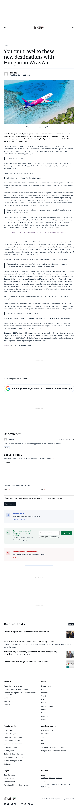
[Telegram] (25, 804)
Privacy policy (9, 778)
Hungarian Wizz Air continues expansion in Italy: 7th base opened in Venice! (39, 232)
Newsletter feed (47, 730)
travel (19, 379)
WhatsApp (45, 734)
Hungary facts (9, 751)
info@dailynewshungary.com (51, 778)
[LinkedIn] (5, 804)
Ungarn (44, 713)
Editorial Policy (9, 782)
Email (42, 490)
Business (44, 693)
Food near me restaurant (13, 737)
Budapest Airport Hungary (13, 754)
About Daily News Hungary (13, 686)
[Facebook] (8, 804)
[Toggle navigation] (5, 27)
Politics (43, 689)
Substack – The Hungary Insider (52, 747)
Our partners (8, 698)
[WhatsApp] (22, 804)
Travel (43, 696)
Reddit (43, 740)
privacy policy (54, 537)
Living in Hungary (10, 730)
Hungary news (46, 686)
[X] (15, 804)
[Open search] (73, 27)
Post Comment (10, 504)
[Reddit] (29, 804)
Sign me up (66, 533)
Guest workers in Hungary (13, 744)
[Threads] (32, 804)
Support (7, 705)
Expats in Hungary (10, 747)
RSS (42, 744)
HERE (6, 345)
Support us (16, 557)
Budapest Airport (10, 734)
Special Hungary (47, 706)
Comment (8, 462)
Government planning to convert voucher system (26, 662)
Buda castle (8, 764)
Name (7, 490)
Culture (43, 703)
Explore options (18, 519)
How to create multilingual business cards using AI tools (29, 641)
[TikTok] (19, 804)
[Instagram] (12, 804)
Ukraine (25, 379)
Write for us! (8, 701)
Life (42, 699)
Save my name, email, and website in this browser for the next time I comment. (35, 498)
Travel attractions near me (13, 740)
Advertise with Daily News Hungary (16, 785)
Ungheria (44, 716)
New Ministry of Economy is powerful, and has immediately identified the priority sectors (30, 653)
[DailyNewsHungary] (39, 27)
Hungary (12, 379)
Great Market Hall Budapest (14, 757)
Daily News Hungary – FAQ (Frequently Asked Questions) (20, 693)
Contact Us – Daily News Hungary (16, 689)
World (43, 709)
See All (71, 624)
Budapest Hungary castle (13, 761)
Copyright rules (9, 775)
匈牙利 (43, 720)
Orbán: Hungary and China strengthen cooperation (26, 632)
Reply (7, 448)
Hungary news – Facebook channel (53, 751)
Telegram (44, 737)
